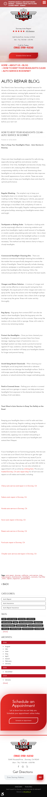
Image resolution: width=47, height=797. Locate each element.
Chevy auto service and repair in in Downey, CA (19, 486)
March (7, 659)
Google (22, 766)
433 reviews (30, 31)
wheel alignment (8, 625)
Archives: (6, 637)
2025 (5, 668)
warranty (34, 577)
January (8, 664)
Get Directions (23, 772)
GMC (4, 579)
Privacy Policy (28, 786)
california (25, 575)
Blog (25, 65)
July (6, 649)
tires (40, 575)
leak (4, 619)
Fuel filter (42, 577)
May (6, 654)
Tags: (4, 614)
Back (6, 584)
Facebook (18, 766)
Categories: (8, 593)
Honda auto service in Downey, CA (14, 508)
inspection (16, 579)
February (8, 661)
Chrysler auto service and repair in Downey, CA (19, 554)
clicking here (29, 469)
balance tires (21, 625)
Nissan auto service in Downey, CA (14, 531)
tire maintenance (26, 622)
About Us (15, 65)
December (8, 672)
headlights (26, 577)
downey (17, 575)
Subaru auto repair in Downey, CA (14, 497)
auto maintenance (35, 625)
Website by (23, 792)
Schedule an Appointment (23, 720)
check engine (6, 577)
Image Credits (18, 786)
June (6, 651)
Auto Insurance (8, 603)
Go (40, 777)
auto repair (10, 575)
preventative (25, 579)
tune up (5, 629)
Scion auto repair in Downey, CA (13, 520)
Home (4, 65)
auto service (34, 575)
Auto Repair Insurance (11, 608)
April (6, 656)
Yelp (27, 766)
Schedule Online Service (23, 56)
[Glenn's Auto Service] (23, 15)
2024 (5, 676)
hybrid (9, 579)
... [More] (4, 632)
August (7, 646)
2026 (5, 642)
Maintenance (16, 577)
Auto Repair (7, 599)
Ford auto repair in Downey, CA (13, 542)
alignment (38, 622)
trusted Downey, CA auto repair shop (15, 472)
